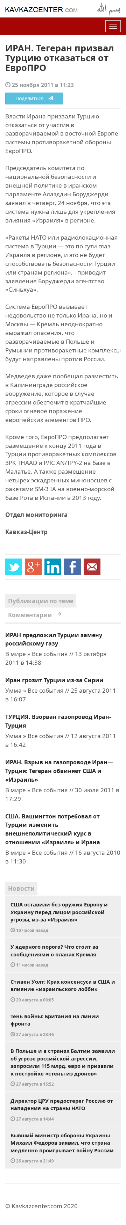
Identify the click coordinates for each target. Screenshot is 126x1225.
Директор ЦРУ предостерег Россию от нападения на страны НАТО (61, 1109)
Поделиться (31, 98)
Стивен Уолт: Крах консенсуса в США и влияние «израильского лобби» (62, 990)
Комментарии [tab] (34, 615)
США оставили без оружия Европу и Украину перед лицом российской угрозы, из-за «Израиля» (59, 917)
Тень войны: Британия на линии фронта (54, 1025)
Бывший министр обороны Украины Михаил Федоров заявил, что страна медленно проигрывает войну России (62, 1148)
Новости (21, 888)
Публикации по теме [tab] (41, 601)
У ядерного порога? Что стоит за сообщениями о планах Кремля (54, 955)
